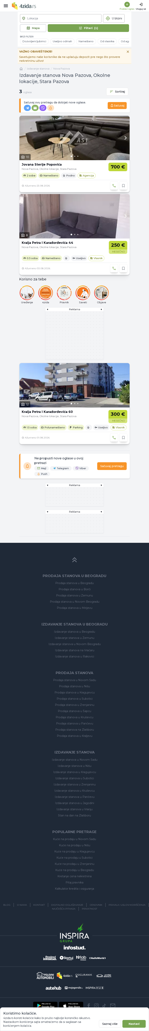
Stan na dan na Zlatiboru (74, 815)
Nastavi (134, 1024)
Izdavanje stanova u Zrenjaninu (75, 784)
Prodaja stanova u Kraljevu (74, 736)
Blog (6, 904)
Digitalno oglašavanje (67, 904)
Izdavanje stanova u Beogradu (74, 631)
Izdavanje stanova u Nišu (74, 766)
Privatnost (89, 908)
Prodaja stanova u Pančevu (74, 723)
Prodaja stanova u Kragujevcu (75, 692)
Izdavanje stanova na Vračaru (74, 650)
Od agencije (128, 41)
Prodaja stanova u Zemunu (74, 595)
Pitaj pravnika (74, 882)
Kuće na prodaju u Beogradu (74, 870)
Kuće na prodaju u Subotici (74, 857)
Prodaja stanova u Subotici (75, 698)
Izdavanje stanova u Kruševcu (74, 790)
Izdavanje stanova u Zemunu (74, 638)
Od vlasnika (107, 41)
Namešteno (86, 41)
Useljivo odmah (62, 41)
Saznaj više (110, 1024)
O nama (22, 904)
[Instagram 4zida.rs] (96, 1005)
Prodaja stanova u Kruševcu (74, 717)
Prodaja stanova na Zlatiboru (74, 729)
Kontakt (39, 904)
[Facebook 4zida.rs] (88, 1005)
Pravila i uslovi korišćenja (127, 904)
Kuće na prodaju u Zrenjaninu (74, 864)
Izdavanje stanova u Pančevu (74, 797)
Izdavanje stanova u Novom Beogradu (75, 644)
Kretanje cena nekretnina (74, 876)
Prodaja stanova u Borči (75, 589)
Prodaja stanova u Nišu (74, 686)
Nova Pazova (61, 68)
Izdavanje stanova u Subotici (74, 778)
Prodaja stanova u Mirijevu (74, 608)
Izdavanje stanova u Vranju (74, 809)
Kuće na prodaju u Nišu (74, 845)
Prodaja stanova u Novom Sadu (74, 680)
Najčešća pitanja (63, 908)
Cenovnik (96, 904)
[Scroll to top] (74, 559)
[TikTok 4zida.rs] (104, 1005)
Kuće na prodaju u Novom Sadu (74, 839)
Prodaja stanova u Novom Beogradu (74, 601)
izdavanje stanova (38, 68)
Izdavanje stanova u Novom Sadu (74, 759)
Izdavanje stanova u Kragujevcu (74, 772)
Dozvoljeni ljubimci (34, 41)
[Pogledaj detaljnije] (74, 138)
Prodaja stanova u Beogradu (74, 583)
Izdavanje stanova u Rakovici (74, 656)
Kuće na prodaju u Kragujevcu (74, 851)
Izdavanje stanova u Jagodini (74, 803)
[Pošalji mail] (113, 1006)
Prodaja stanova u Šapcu (74, 711)
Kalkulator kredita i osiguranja (74, 888)
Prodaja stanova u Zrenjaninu (74, 705)
